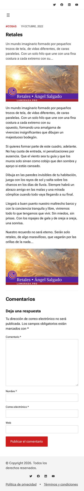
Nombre (11, 391)
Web (8, 422)
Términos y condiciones (61, 484)
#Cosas (11, 26)
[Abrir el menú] (8, 15)
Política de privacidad (21, 484)
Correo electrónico (17, 406)
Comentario (13, 336)
